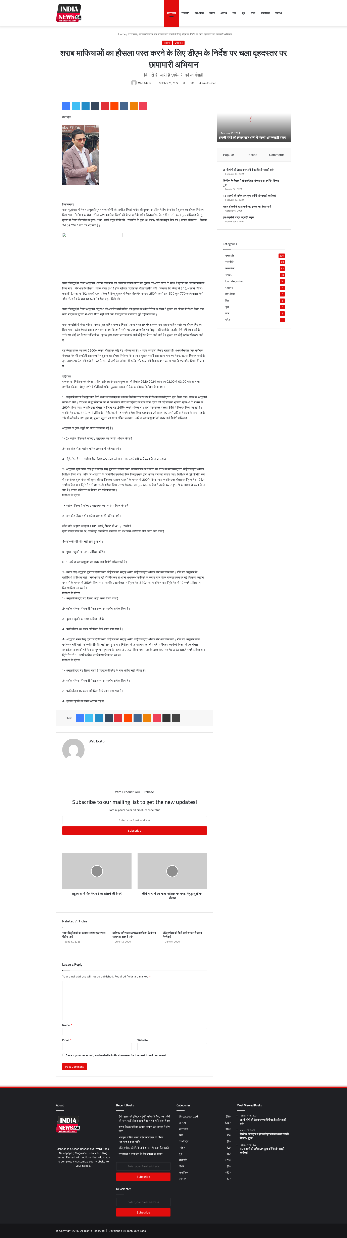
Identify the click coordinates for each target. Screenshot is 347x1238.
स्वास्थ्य (278, 13)
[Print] (176, 718)
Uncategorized (234, 281)
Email (66, 1040)
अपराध (223, 13)
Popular (228, 155)
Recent (252, 155)
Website (142, 1040)
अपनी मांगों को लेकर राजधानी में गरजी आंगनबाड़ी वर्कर (252, 137)
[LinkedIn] (86, 106)
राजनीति (185, 13)
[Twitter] (76, 106)
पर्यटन (212, 13)
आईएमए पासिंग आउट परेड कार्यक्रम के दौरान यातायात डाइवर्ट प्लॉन (134, 934)
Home (121, 34)
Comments (277, 155)
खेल (234, 13)
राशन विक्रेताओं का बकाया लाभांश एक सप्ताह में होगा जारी (83, 934)
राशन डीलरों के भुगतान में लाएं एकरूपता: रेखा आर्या (247, 206)
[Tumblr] (95, 106)
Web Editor (144, 83)
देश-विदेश (199, 13)
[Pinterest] (105, 106)
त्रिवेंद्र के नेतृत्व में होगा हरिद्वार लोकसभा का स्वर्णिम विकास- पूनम (252, 182)
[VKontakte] (124, 106)
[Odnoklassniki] (134, 106)
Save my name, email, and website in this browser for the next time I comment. (116, 1055)
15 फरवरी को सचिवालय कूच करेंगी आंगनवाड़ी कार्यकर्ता (249, 195)
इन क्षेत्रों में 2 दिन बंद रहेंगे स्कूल (238, 217)
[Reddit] (114, 106)
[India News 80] (69, 13)
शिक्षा (253, 13)
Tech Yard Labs (136, 1230)
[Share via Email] (166, 718)
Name (67, 1025)
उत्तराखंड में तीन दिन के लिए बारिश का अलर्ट (141, 1154)
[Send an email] (152, 83)
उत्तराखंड (171, 13)
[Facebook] (66, 106)
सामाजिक (265, 13)
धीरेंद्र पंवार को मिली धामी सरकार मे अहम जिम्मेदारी (182, 934)
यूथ (243, 13)
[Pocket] (143, 106)
